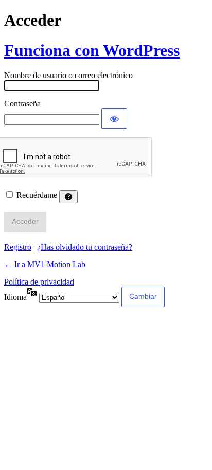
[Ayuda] (68, 196)
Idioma (15, 297)
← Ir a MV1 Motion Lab (44, 264)
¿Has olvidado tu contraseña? (84, 246)
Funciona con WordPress (92, 50)
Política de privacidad (39, 281)
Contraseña (22, 103)
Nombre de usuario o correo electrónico (68, 75)
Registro (17, 246)
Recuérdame (36, 195)
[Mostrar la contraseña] (114, 118)
